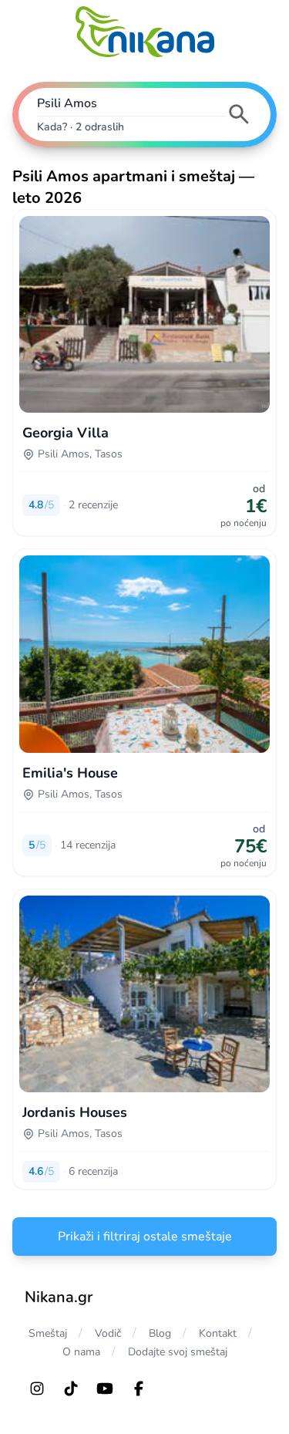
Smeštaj (48, 1333)
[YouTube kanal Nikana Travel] (104, 1388)
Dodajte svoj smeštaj (177, 1352)
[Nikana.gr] (145, 31)
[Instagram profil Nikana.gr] (37, 1388)
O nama (81, 1352)
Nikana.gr (58, 1297)
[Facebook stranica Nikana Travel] (138, 1388)
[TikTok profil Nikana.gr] (71, 1388)
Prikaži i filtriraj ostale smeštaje (145, 1236)
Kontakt (218, 1333)
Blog (160, 1333)
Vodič (108, 1333)
